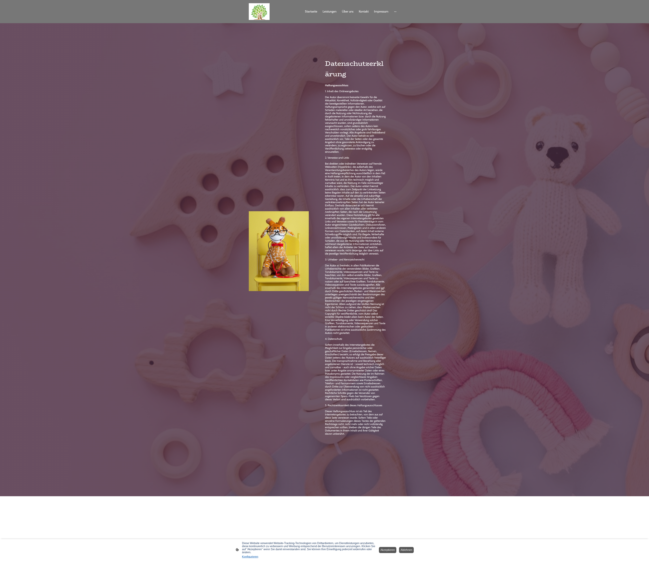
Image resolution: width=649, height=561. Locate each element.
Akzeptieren (387, 549)
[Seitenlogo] (259, 11)
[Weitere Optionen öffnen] (395, 11)
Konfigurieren (250, 556)
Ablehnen (406, 549)
